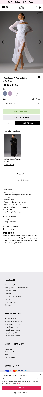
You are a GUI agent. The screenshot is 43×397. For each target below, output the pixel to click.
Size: (5, 99)
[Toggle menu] (3, 7)
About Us (8, 349)
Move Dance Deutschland (14, 321)
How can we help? (11, 285)
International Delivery (13, 296)
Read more (19, 383)
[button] (21, 393)
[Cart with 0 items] (39, 7)
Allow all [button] (22, 388)
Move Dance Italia (11, 327)
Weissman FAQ (10, 302)
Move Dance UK (11, 318)
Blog (6, 355)
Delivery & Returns (21, 180)
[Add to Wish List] (39, 77)
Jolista (11, 229)
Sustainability (10, 352)
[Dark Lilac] (10, 93)
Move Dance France (12, 324)
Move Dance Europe (12, 336)
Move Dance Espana (12, 330)
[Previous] (3, 42)
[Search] (7, 7)
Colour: (6, 89)
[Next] (40, 42)
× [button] (40, 374)
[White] (15, 93)
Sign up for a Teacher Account (16, 288)
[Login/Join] (36, 7)
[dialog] (21, 384)
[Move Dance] (21, 7)
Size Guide (36, 99)
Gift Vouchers (10, 358)
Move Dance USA (11, 333)
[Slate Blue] (5, 93)
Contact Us (9, 305)
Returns (7, 299)
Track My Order (10, 291)
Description (21, 174)
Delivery (8, 294)
